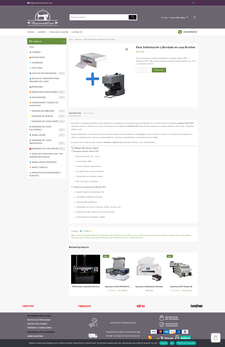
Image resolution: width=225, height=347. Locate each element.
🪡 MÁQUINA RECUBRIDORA (41, 111)
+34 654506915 (190, 32)
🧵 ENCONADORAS (37, 97)
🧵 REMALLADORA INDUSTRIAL (43, 162)
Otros (31, 47)
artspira (79, 235)
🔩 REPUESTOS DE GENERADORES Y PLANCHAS (45, 174)
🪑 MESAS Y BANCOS (38, 167)
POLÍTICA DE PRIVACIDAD (38, 320)
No (172, 343)
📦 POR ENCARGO (37, 57)
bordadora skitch (107, 235)
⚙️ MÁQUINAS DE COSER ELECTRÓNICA (40, 128)
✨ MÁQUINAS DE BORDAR (41, 116)
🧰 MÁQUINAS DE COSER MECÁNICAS (46, 149)
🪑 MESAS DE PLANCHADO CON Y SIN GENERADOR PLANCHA (46, 155)
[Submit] (132, 17)
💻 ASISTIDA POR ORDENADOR (43, 73)
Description (75, 113)
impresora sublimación (170, 235)
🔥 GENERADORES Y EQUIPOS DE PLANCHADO (43, 104)
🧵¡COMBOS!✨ (36, 52)
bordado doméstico (91, 235)
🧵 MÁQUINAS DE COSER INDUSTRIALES (40, 141)
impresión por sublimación (149, 235)
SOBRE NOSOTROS (35, 336)
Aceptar (163, 343)
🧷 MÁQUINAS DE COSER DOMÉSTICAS (46, 121)
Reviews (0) (89, 113)
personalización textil (119, 238)
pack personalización (100, 238)
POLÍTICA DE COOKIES (37, 324)
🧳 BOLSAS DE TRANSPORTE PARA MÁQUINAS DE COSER (44, 79)
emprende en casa (129, 235)
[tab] (76, 113)
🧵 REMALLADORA (37, 135)
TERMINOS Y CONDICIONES (39, 328)
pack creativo (85, 238)
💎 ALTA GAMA (35, 68)
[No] (221, 343)
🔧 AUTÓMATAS (36, 63)
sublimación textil (136, 238)
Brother (118, 235)
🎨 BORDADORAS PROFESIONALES (44, 92)
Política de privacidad (186, 343)
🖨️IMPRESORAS (36, 87)
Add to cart (159, 70)
